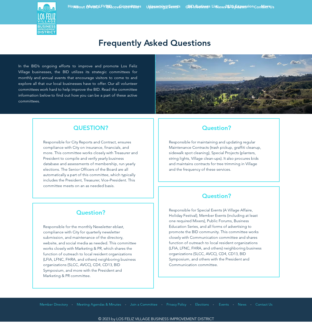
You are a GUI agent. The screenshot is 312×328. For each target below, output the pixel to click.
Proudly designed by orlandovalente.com (259, 323)
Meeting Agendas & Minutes (99, 304)
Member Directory (54, 304)
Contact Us (264, 304)
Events (224, 304)
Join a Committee (143, 304)
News (242, 304)
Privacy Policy (176, 304)
